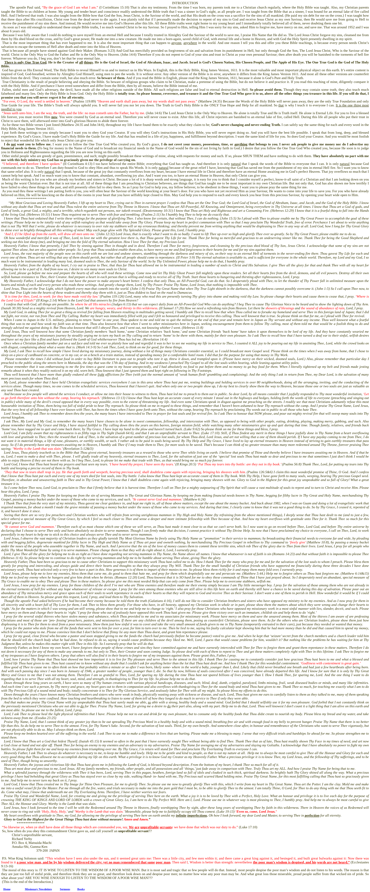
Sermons (65, 889)
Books (81, 889)
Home (6, 889)
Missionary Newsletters (38, 889)
